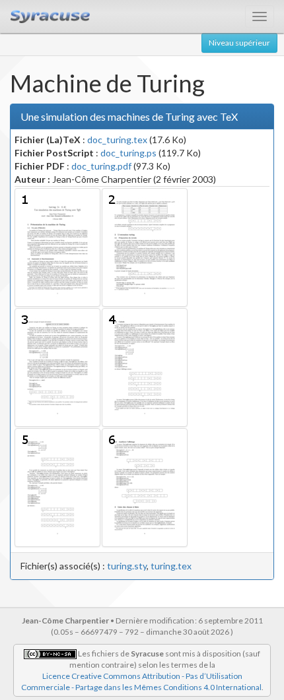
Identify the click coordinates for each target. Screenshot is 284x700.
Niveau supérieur (239, 43)
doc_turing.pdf (101, 166)
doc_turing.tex (117, 139)
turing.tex (171, 565)
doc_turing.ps (128, 152)
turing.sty (127, 565)
